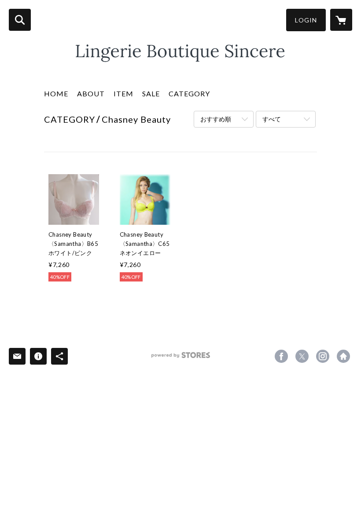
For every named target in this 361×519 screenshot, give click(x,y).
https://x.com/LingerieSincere (302, 356)
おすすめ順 (215, 119)
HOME (56, 93)
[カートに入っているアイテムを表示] (341, 20)
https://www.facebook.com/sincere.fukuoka (281, 356)
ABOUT (91, 93)
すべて (271, 119)
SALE (151, 93)
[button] (306, 20)
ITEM (123, 93)
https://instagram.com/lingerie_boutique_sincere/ (322, 356)
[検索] (20, 20)
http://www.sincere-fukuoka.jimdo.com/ (343, 356)
